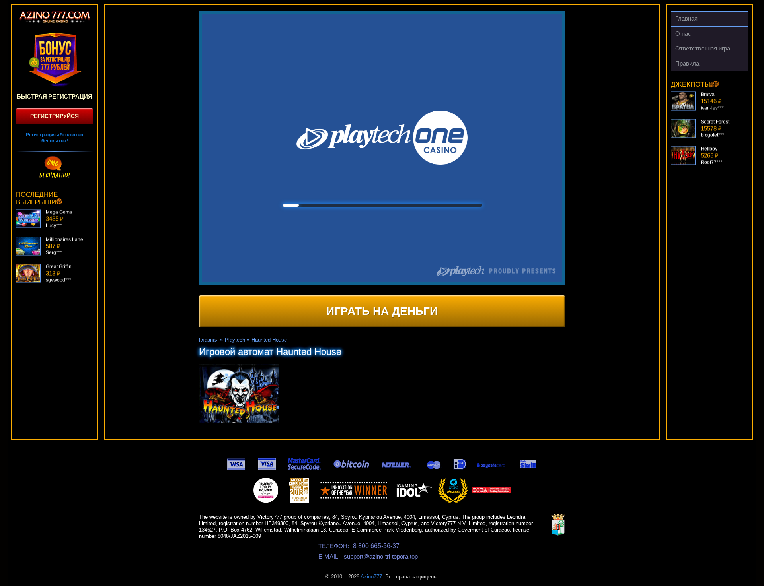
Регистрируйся (54, 116)
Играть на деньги (382, 311)
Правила (687, 63)
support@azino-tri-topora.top (381, 556)
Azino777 (371, 577)
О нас (683, 33)
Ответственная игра (702, 48)
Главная (686, 18)
